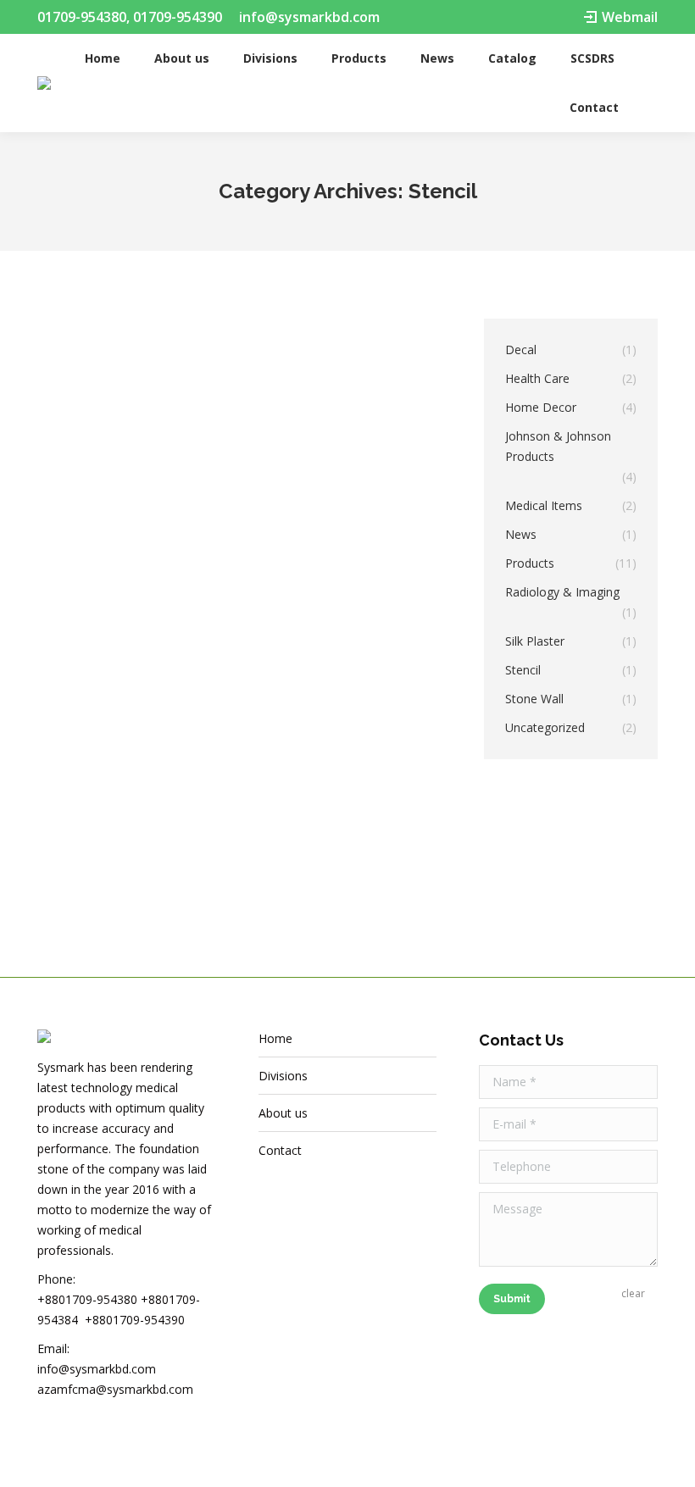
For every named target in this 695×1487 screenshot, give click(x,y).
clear (633, 1293)
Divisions (283, 1076)
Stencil (85, 650)
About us (283, 1113)
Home (275, 1038)
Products (147, 681)
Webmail (630, 17)
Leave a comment (100, 701)
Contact (280, 1150)
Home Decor (89, 681)
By (239, 681)
